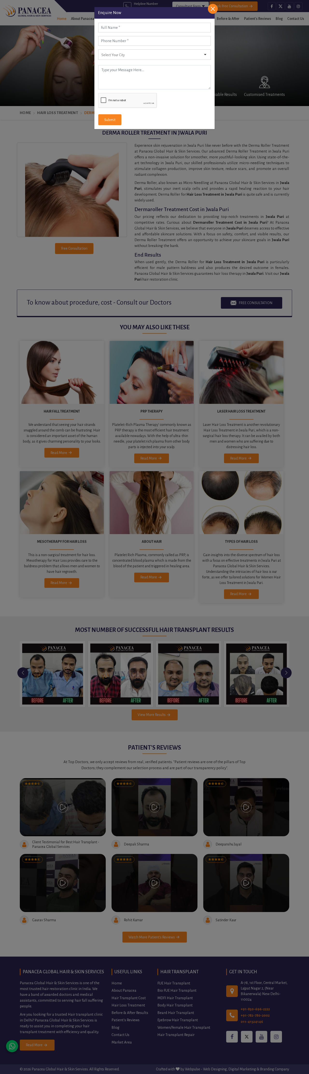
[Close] (213, 9)
